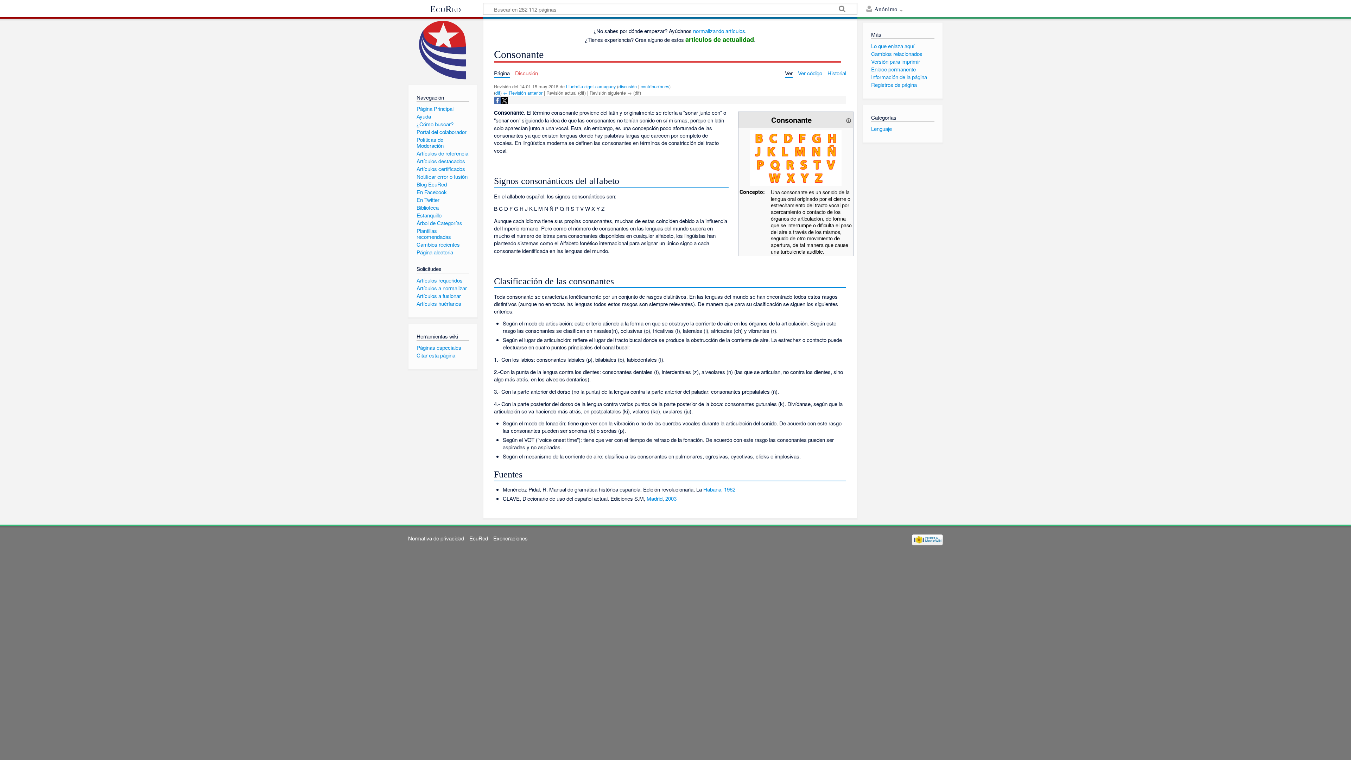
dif (497, 92)
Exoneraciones (510, 538)
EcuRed (445, 9)
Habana (712, 489)
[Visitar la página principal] (442, 50)
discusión (628, 86)
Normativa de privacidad (436, 538)
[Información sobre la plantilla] (848, 120)
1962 (729, 489)
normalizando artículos (719, 30)
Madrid (654, 498)
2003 (671, 498)
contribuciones (655, 86)
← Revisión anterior (523, 92)
